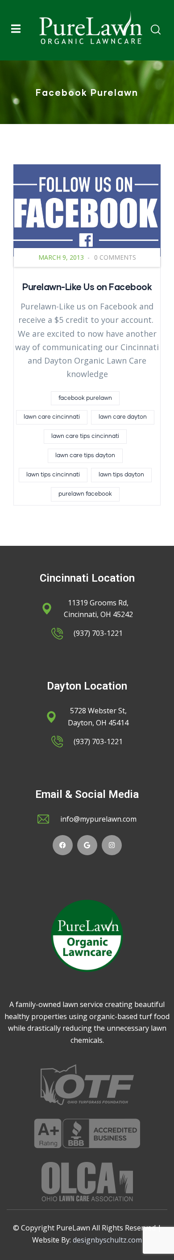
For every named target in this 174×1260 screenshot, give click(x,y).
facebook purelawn (85, 398)
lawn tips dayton (121, 475)
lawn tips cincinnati (53, 475)
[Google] (87, 845)
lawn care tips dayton (85, 456)
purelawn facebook (85, 494)
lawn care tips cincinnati (85, 436)
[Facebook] (63, 845)
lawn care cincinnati (52, 417)
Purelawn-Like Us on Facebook (87, 286)
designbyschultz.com (107, 1240)
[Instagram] (112, 845)
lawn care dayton (123, 417)
